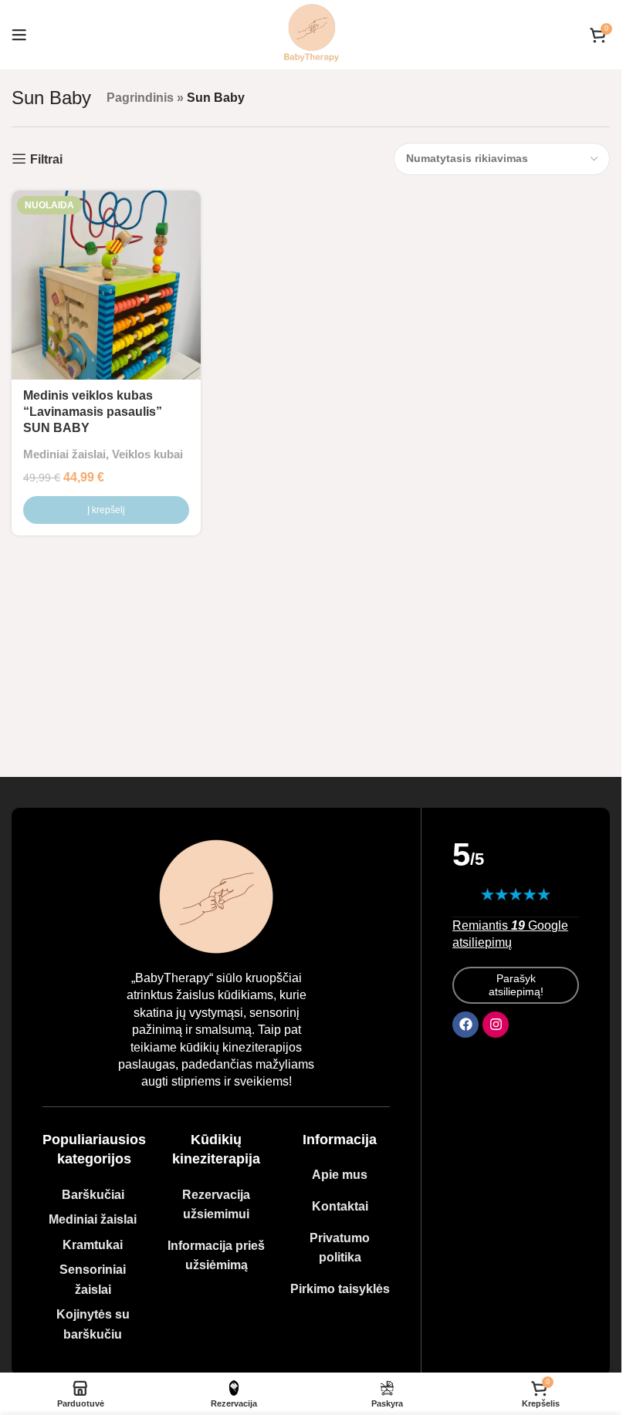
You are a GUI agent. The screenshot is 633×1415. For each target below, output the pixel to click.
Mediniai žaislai (64, 454)
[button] (106, 510)
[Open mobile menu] (19, 34)
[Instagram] (495, 1024)
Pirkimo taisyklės (340, 1288)
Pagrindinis (140, 97)
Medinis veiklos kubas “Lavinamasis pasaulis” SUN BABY (92, 411)
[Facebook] (465, 1024)
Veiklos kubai (147, 454)
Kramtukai (93, 1244)
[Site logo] (311, 33)
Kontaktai (340, 1206)
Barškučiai (93, 1194)
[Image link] (216, 895)
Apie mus (339, 1174)
